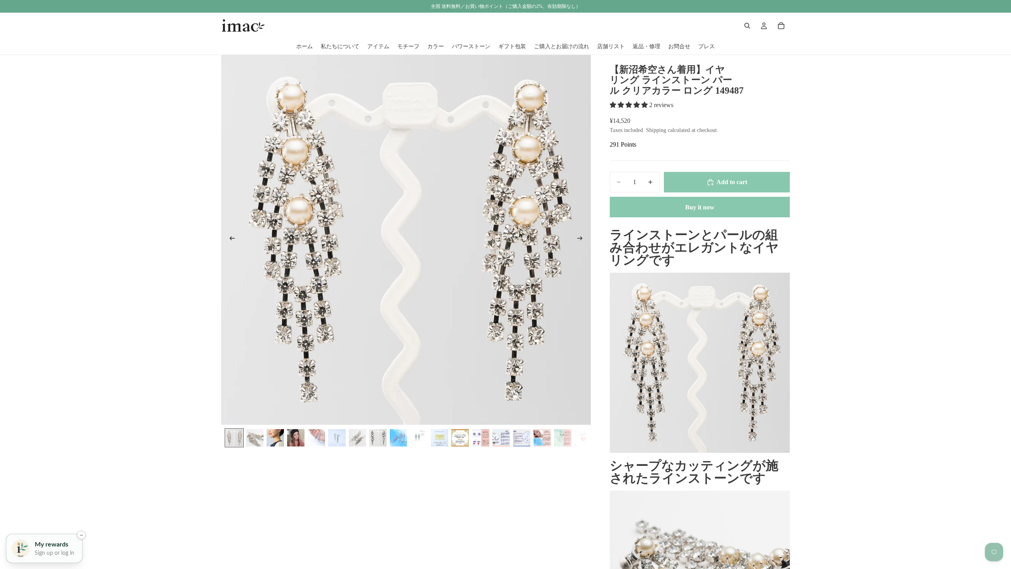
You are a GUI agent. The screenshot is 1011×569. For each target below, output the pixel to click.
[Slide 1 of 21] (234, 438)
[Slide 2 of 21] (254, 438)
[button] (629, 105)
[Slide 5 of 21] (316, 438)
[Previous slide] (230, 240)
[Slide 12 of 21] (460, 438)
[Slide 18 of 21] (583, 438)
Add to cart (731, 182)
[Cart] (781, 25)
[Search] (747, 25)
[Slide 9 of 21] (398, 438)
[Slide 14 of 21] (501, 438)
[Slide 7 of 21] (357, 438)
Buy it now (699, 207)
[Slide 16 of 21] (542, 438)
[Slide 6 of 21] (337, 438)
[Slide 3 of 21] (275, 438)
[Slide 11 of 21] (439, 438)
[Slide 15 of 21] (521, 438)
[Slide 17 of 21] (562, 438)
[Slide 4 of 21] (295, 438)
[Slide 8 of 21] (378, 438)
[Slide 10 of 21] (419, 438)
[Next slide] (582, 240)
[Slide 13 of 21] (480, 438)
